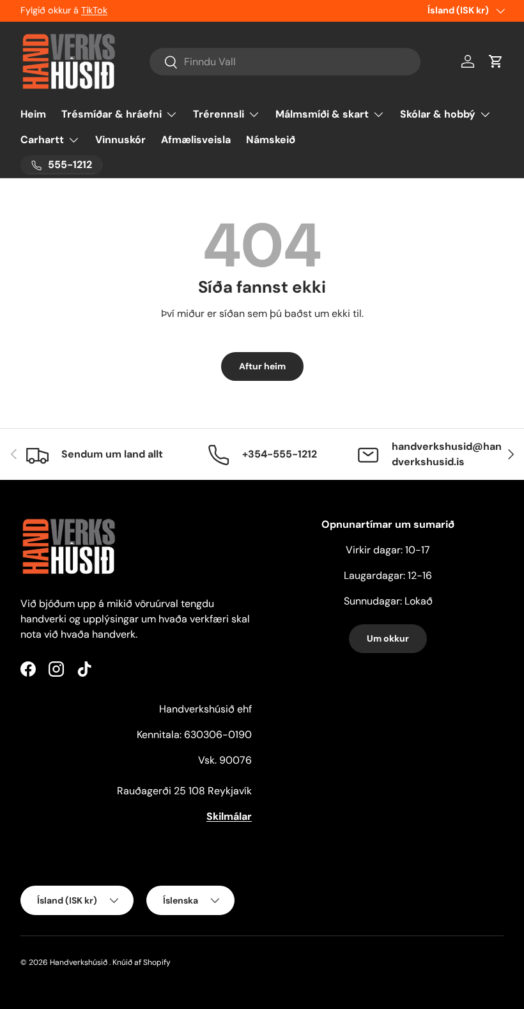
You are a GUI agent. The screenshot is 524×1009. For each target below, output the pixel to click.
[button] (496, 61)
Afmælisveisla (196, 139)
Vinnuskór (120, 139)
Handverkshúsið (78, 962)
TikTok (94, 10)
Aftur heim (262, 366)
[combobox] (285, 61)
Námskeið (270, 139)
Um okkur (388, 638)
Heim (33, 114)
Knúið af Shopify (141, 962)
